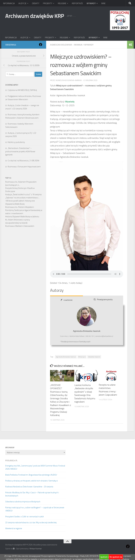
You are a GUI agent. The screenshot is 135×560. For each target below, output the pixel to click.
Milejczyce (82, 357)
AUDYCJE (22, 3)
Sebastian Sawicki (94, 357)
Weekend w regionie (13, 528)
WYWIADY (91, 3)
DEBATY (35, 3)
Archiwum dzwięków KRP (34, 16)
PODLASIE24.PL (11, 460)
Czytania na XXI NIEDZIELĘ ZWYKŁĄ (22, 90)
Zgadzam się (105, 557)
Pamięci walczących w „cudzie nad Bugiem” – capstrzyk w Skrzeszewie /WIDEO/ (34, 509)
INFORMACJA (9, 3)
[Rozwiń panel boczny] (130, 45)
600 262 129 (90, 336)
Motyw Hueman (36, 548)
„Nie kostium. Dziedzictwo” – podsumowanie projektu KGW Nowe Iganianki (20, 151)
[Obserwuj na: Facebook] (40, 44)
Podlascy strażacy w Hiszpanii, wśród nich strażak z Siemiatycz (31, 480)
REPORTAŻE (77, 3)
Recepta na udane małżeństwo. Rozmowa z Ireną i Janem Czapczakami (108, 390)
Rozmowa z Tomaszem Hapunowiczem (24, 166)
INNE (103, 3)
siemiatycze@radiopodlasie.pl (104, 336)
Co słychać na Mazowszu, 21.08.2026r (23, 160)
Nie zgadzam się (116, 557)
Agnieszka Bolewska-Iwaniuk (66, 357)
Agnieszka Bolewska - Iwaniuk (66, 44)
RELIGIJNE (62, 3)
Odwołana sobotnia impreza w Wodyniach (22, 501)
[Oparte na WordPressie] (14, 548)
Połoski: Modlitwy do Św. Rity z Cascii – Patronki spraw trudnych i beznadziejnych (32, 494)
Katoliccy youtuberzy (16, 142)
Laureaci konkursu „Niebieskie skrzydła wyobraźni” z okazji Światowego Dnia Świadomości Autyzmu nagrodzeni (84, 393)
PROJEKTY (47, 3)
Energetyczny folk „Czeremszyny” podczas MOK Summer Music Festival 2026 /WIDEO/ (35, 467)
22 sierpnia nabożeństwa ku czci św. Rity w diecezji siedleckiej (31, 522)
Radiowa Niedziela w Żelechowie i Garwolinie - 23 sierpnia (29, 486)
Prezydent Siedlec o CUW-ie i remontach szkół (24, 516)
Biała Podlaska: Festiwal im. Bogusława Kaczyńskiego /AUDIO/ (31, 474)
